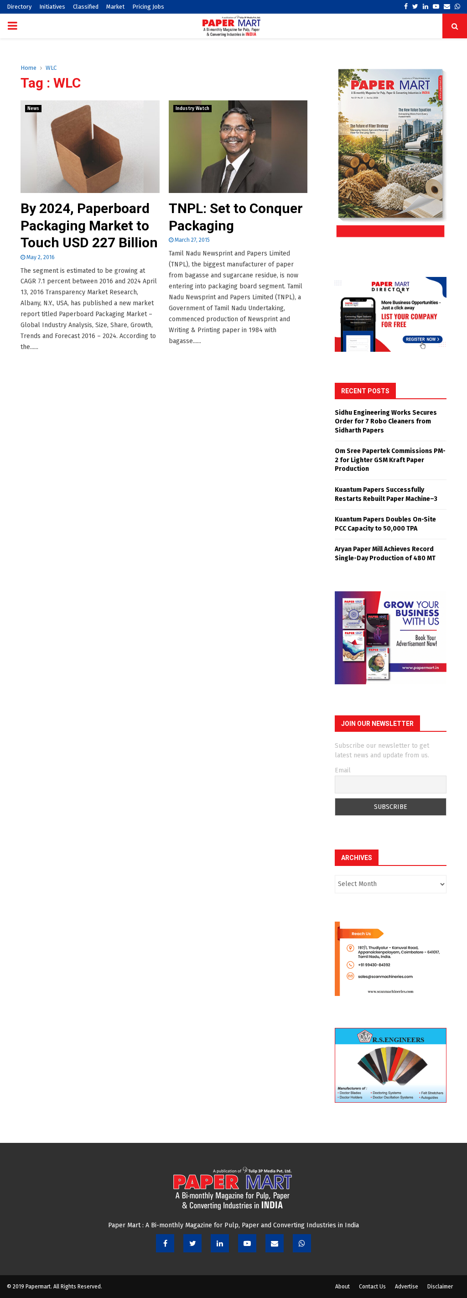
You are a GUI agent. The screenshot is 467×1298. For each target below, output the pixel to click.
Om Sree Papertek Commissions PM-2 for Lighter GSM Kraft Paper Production (390, 460)
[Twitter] (192, 1243)
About (342, 1286)
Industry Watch (192, 108)
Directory (19, 6)
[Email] (274, 1243)
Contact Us (372, 1286)
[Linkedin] (220, 1243)
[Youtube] (247, 1243)
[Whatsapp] (302, 1243)
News (33, 108)
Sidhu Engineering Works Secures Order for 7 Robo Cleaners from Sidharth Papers (386, 421)
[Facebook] (165, 1243)
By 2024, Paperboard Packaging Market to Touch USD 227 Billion (89, 225)
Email (343, 770)
